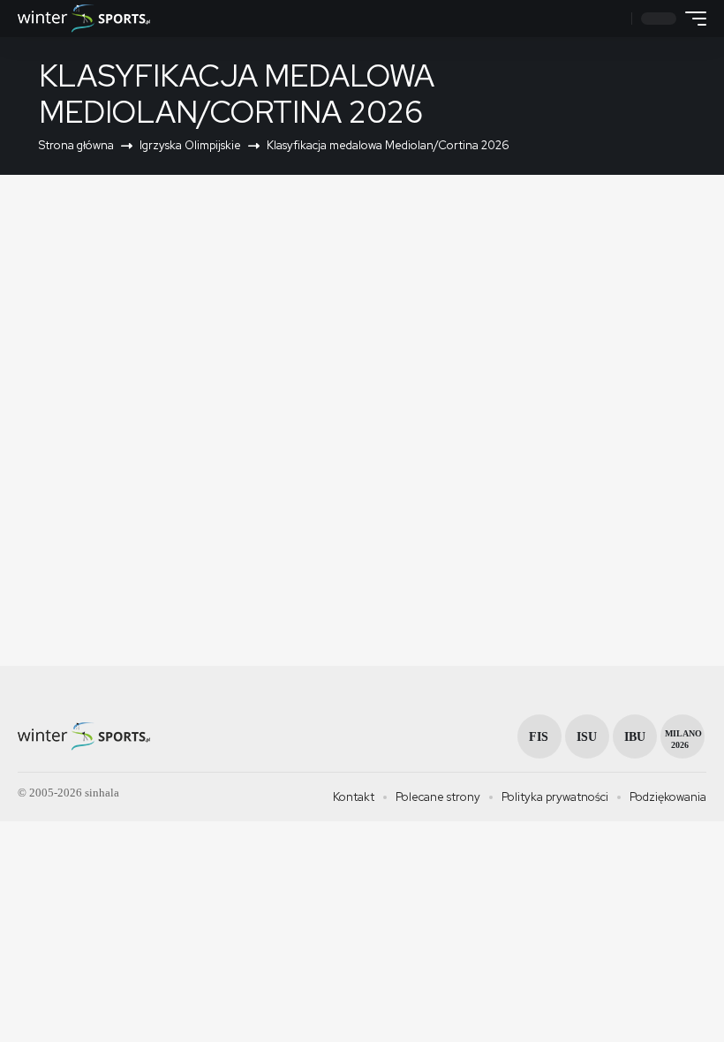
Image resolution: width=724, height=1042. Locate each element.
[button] (615, 19)
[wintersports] (84, 18)
